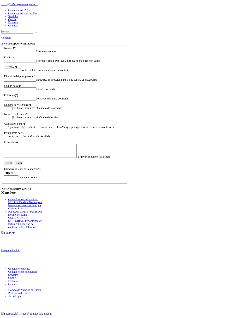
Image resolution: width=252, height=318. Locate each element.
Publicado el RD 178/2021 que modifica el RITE (25, 213)
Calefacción (46, 127)
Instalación (13, 136)
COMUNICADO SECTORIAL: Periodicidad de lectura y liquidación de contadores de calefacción (25, 222)
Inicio (4, 43)
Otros (59, 127)
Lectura (27, 136)
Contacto (6, 37)
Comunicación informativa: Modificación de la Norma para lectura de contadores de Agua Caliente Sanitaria (25, 204)
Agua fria (13, 127)
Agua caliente (28, 127)
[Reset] (35, 32)
